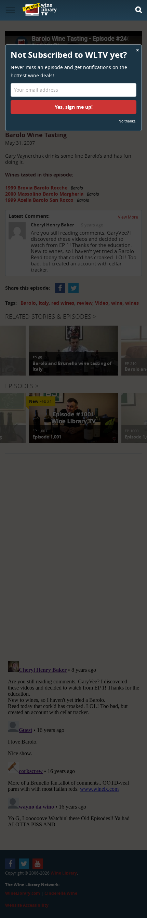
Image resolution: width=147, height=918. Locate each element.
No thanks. (127, 121)
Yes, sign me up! (74, 107)
